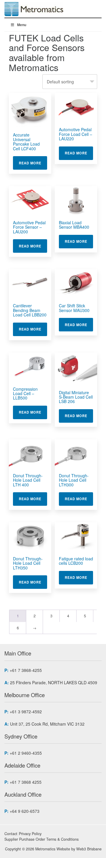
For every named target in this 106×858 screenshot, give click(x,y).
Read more (33, 162)
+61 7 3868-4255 (26, 670)
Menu (21, 24)
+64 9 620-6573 (24, 811)
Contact (10, 833)
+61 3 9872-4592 (26, 711)
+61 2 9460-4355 (26, 753)
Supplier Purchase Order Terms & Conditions (41, 839)
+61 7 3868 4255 (26, 782)
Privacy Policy (30, 833)
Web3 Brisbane (89, 849)
